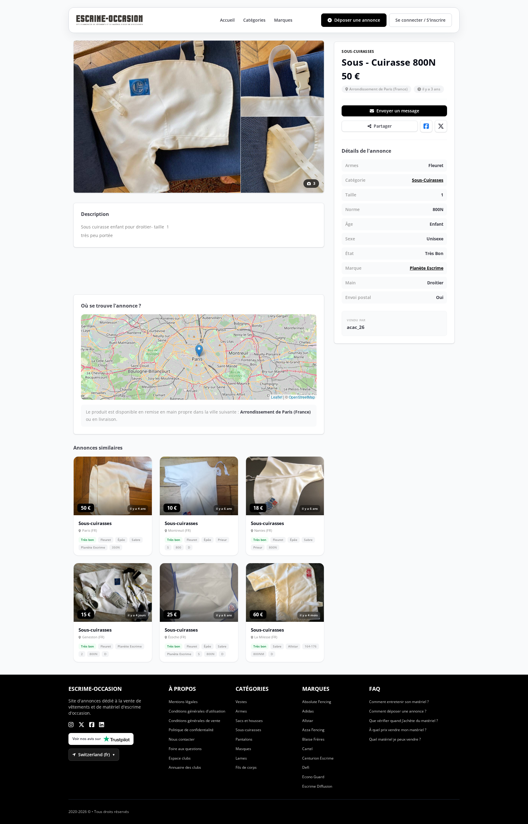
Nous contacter (182, 739)
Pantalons (244, 739)
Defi (305, 767)
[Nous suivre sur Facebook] (91, 724)
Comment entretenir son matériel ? (399, 701)
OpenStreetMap (302, 396)
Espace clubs (180, 758)
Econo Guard (313, 776)
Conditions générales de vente (194, 720)
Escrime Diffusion (317, 786)
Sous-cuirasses (427, 180)
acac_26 (356, 327)
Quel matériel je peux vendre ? (395, 739)
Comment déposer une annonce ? (397, 711)
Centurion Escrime (318, 758)
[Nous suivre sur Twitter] (81, 724)
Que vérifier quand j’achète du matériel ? (403, 720)
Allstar (307, 720)
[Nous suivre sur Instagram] (71, 724)
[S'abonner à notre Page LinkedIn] (101, 724)
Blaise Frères (313, 739)
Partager (383, 126)
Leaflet (276, 396)
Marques (283, 20)
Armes (241, 711)
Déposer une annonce (357, 20)
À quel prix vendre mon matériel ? (397, 729)
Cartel (307, 748)
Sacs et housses (249, 720)
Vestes (241, 701)
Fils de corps (246, 767)
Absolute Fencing (316, 701)
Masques (243, 748)
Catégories (254, 20)
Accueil (227, 20)
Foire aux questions (185, 748)
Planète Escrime (426, 268)
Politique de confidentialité (191, 729)
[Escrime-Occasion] (109, 20)
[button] (199, 351)
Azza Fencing (313, 729)
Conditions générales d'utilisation (197, 711)
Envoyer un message (397, 111)
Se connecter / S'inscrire (420, 20)
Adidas (308, 711)
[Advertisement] (198, 271)
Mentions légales (183, 701)
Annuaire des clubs (185, 767)
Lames (241, 758)
